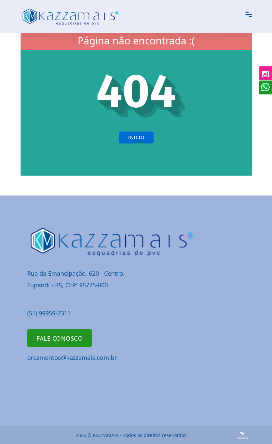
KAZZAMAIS (106, 435)
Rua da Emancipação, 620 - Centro (75, 273)
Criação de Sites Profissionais (243, 435)
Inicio (136, 137)
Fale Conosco (59, 338)
